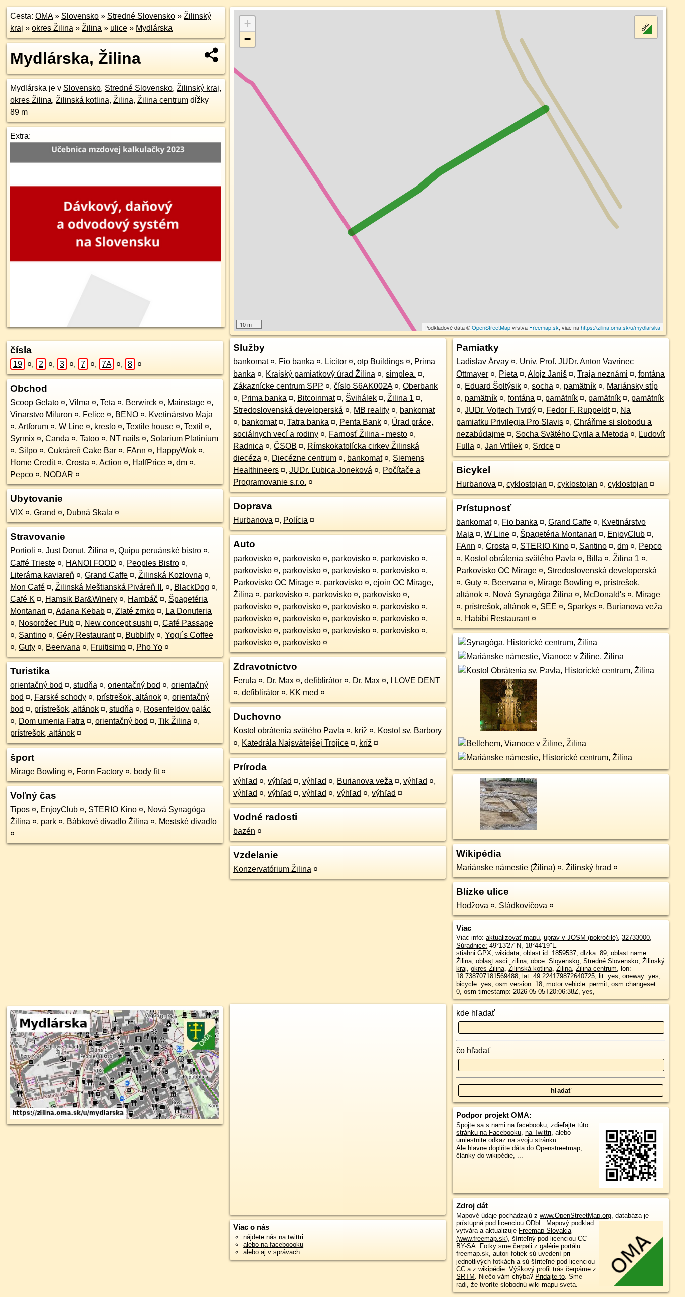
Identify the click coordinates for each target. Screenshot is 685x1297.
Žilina (92, 28)
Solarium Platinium (184, 438)
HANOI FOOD (91, 563)
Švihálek (361, 398)
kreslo (105, 426)
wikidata (507, 953)
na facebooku (527, 1125)
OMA (44, 16)
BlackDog (191, 587)
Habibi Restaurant (497, 618)
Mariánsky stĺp (632, 386)
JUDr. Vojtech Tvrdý (500, 410)
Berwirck (141, 402)
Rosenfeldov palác (177, 709)
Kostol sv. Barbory (410, 730)
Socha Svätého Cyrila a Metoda (572, 434)
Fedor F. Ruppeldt (578, 410)
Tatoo (89, 438)
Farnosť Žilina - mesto (368, 434)
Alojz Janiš (547, 373)
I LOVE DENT (415, 680)
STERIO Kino (112, 809)
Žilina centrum (162, 100)
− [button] (247, 39)
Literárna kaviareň (42, 575)
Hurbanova (253, 520)
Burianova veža (365, 781)
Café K (22, 599)
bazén (244, 831)
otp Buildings (380, 361)
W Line (71, 426)
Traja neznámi (602, 373)
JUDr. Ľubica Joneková (330, 470)
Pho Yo (149, 647)
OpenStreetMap (491, 327)
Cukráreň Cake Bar (82, 450)
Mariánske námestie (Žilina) (505, 867)
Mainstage (186, 402)
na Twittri (538, 1132)
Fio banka (296, 361)
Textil (193, 426)
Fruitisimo (108, 647)
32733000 (636, 937)
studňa (85, 685)
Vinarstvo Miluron (41, 414)
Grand (45, 512)
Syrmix (22, 438)
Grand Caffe (106, 575)
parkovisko (252, 558)
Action (110, 462)
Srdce (543, 446)
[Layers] (646, 27)
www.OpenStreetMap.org (575, 1215)
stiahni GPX (473, 953)
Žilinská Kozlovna (170, 575)
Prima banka (264, 398)
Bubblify (139, 635)
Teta (107, 402)
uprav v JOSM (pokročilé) (581, 937)
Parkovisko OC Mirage (273, 582)
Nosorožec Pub (46, 623)
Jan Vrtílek (503, 446)
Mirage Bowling (38, 771)
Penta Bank (360, 422)
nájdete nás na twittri (273, 1237)
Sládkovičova (523, 905)
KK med (304, 692)
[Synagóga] (526, 642)
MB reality (371, 410)
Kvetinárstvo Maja (181, 414)
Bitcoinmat (316, 398)
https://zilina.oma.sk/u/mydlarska (620, 327)
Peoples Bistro (153, 563)
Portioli (22, 550)
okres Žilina (52, 28)
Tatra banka (308, 422)
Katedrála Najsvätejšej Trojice (295, 742)
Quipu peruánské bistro (159, 550)
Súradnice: (471, 945)
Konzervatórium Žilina (272, 869)
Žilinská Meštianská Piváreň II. (109, 587)
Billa (594, 558)
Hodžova (472, 905)
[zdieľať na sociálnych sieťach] (212, 55)
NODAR (58, 474)
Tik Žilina (174, 721)
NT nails (125, 438)
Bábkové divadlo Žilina (107, 821)
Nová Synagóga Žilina (533, 594)
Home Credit (32, 462)
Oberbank (420, 386)
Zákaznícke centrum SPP (278, 386)
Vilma (79, 402)
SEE (548, 606)
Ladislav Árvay (482, 361)
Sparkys (581, 606)
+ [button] (247, 23)
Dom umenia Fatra (52, 721)
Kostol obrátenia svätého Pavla (288, 730)
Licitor (336, 361)
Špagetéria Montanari (558, 534)
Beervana (63, 647)
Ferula (244, 680)
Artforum (33, 426)
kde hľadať (475, 1013)
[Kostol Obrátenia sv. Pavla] (555, 670)
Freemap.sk (544, 327)
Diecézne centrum (304, 458)
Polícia (295, 520)
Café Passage (187, 623)
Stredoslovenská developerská (288, 410)
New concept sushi (118, 623)
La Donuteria (188, 611)
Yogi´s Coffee (189, 635)
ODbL (534, 1223)
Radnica (248, 446)
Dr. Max (280, 680)
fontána (651, 373)
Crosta (77, 462)
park (48, 821)
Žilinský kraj (198, 88)
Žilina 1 (400, 398)
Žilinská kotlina (82, 100)
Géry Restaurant (86, 635)
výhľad (245, 781)
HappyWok (176, 450)
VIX (16, 512)
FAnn (136, 450)
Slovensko (80, 16)
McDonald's (604, 594)
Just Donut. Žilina (77, 550)
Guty (27, 647)
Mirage (648, 594)
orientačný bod (36, 685)
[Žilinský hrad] (507, 829)
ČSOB (285, 446)
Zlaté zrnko (135, 611)
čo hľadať (473, 1050)
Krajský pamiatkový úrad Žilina (320, 373)
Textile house (150, 426)
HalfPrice (148, 462)
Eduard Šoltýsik (493, 386)
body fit (146, 771)
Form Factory (99, 771)
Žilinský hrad (588, 867)
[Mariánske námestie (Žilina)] (507, 731)
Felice (94, 414)
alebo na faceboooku (273, 1244)
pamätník (580, 386)
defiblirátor (323, 680)
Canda (57, 438)
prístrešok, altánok (129, 697)
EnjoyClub (59, 809)
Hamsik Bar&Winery (81, 599)
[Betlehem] (521, 743)
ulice (118, 28)
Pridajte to (550, 1276)
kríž (361, 730)
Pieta (508, 373)
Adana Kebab (80, 611)
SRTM (465, 1276)
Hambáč (143, 599)
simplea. (401, 373)
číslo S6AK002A (363, 386)
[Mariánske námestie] (540, 656)
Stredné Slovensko (141, 16)
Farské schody (60, 697)
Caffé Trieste (32, 563)
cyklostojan (526, 484)
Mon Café (27, 587)
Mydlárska (154, 28)
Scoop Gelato (34, 402)
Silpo (28, 450)
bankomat (250, 361)
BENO (126, 414)
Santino (32, 635)
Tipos (20, 809)
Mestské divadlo (188, 821)
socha (542, 386)
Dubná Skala (89, 512)
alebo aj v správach (271, 1252)
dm (181, 462)
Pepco (21, 474)
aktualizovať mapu (513, 937)
